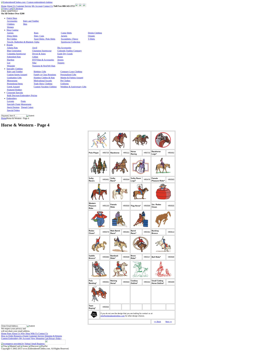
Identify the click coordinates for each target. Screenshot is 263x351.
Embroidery (12, 98)
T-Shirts (91, 39)
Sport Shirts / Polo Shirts (44, 39)
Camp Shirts (66, 33)
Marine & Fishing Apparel (71, 77)
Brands (10, 45)
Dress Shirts (12, 36)
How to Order (7, 336)
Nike (34, 63)
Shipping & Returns (53, 336)
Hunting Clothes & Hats (44, 77)
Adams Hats (12, 48)
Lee (8, 63)
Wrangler (11, 66)
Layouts (10, 101)
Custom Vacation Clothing (45, 87)
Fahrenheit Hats (14, 57)
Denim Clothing (95, 33)
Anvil (34, 48)
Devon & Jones (39, 54)
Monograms (12, 81)
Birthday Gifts (40, 71)
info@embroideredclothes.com (113, 316)
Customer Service (23, 6)
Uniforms (64, 84)
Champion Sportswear (42, 51)
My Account (37, 6)
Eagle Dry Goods (65, 54)
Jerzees (60, 60)
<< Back (157, 322)
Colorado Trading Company (69, 51)
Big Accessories (64, 48)
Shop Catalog (12, 30)
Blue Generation (14, 51)
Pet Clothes (12, 39)
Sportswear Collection (70, 42)
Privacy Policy (55, 338)
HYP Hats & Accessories (43, 60)
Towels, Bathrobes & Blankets (20, 42)
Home (3, 6)
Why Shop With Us (29, 333)
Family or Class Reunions (45, 74)
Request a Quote (21, 336)
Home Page (6, 333)
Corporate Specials (15, 92)
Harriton (10, 60)
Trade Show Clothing (43, 84)
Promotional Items (15, 84)
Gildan (35, 57)
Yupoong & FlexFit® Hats (43, 66)
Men (25, 24)
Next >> (168, 322)
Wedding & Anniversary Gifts (73, 87)
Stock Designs (13, 107)
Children (11, 24)
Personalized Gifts (68, 74)
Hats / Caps (39, 36)
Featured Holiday (14, 90)
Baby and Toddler (31, 21)
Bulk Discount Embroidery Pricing (22, 95)
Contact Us (48, 6)
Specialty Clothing (15, 69)
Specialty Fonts (13, 104)
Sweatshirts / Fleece (69, 39)
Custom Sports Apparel (17, 74)
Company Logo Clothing (71, 71)
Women (10, 27)
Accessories (12, 21)
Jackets (64, 36)
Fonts (23, 101)
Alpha (36, 42)
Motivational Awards (43, 81)
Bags (36, 33)
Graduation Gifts (14, 77)
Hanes (60, 57)
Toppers (60, 63)
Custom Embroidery (10, 338)
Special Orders (13, 110)
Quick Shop (12, 18)
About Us (11, 6)
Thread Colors (27, 107)
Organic (91, 36)
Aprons (10, 33)
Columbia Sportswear (16, 54)
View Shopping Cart (40, 338)
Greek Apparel (13, 87)
